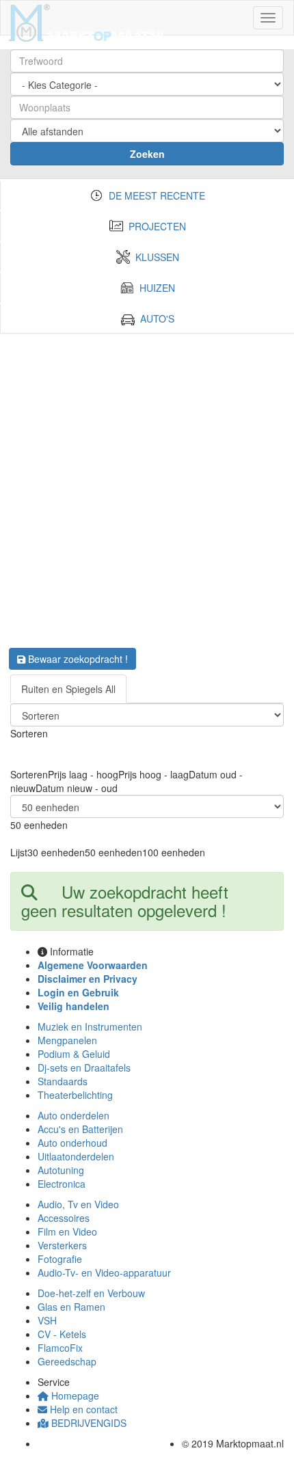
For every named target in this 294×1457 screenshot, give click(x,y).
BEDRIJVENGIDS (87, 1423)
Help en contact (82, 1409)
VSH (47, 1320)
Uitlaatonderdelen (76, 1156)
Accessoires (64, 1218)
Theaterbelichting (75, 1095)
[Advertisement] (147, 487)
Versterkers (62, 1245)
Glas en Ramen (71, 1306)
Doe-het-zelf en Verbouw (91, 1293)
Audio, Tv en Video (78, 1204)
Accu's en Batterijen (80, 1129)
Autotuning (61, 1170)
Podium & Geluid (74, 1054)
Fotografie (60, 1259)
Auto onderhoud (72, 1142)
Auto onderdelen (73, 1115)
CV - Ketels (62, 1334)
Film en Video (67, 1231)
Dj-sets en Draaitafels (84, 1067)
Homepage (74, 1395)
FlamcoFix (60, 1347)
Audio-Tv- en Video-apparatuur (104, 1272)
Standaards (63, 1081)
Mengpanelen (67, 1040)
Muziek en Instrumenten (90, 1026)
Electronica (61, 1183)
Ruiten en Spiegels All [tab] (68, 689)
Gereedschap (67, 1361)
